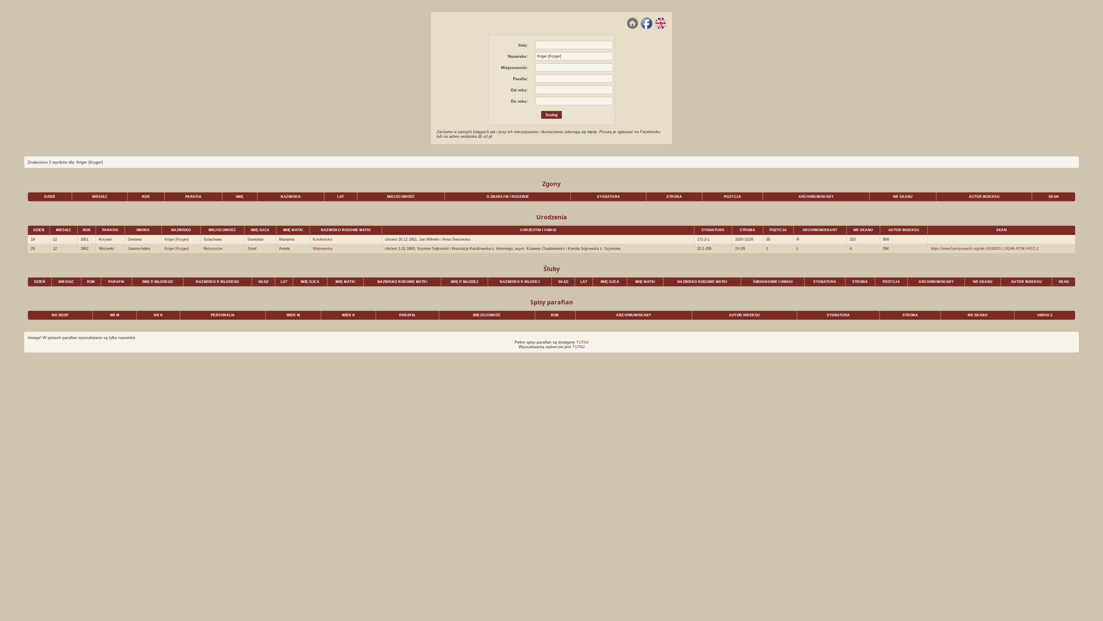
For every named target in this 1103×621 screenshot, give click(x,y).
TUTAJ (582, 342)
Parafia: (520, 78)
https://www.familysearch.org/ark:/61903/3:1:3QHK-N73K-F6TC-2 (985, 248)
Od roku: (519, 90)
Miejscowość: (514, 67)
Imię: (523, 45)
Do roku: (519, 101)
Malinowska (322, 248)
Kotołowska (322, 239)
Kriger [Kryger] (177, 239)
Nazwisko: (518, 56)
